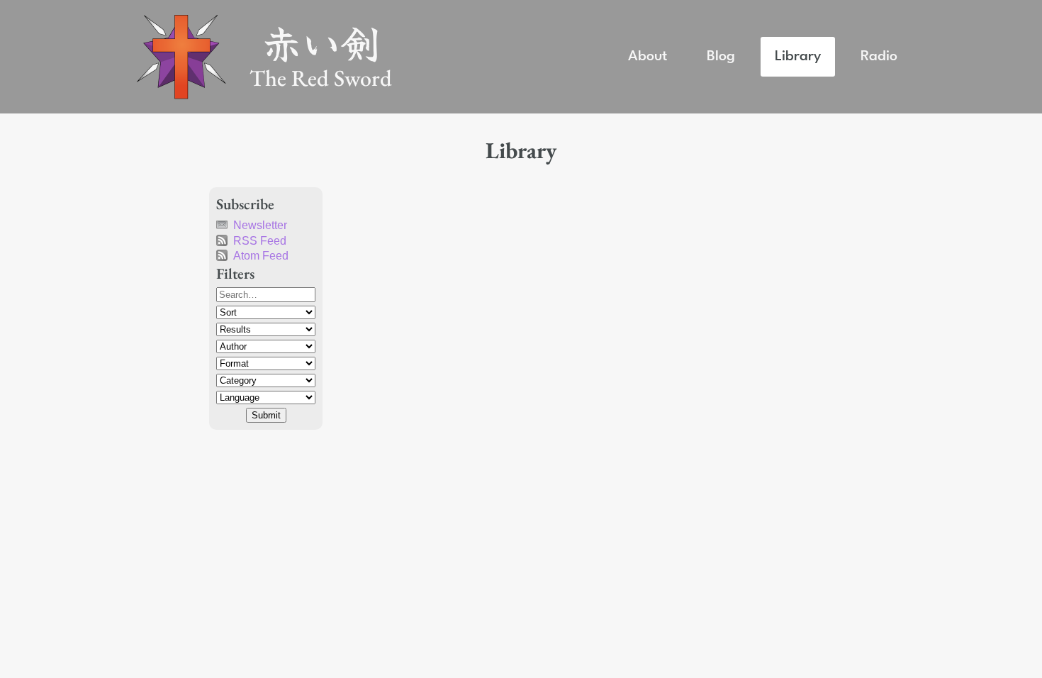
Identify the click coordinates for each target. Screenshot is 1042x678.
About (647, 56)
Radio (879, 56)
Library (798, 56)
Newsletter (260, 225)
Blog (721, 56)
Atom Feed (260, 256)
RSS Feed (259, 241)
